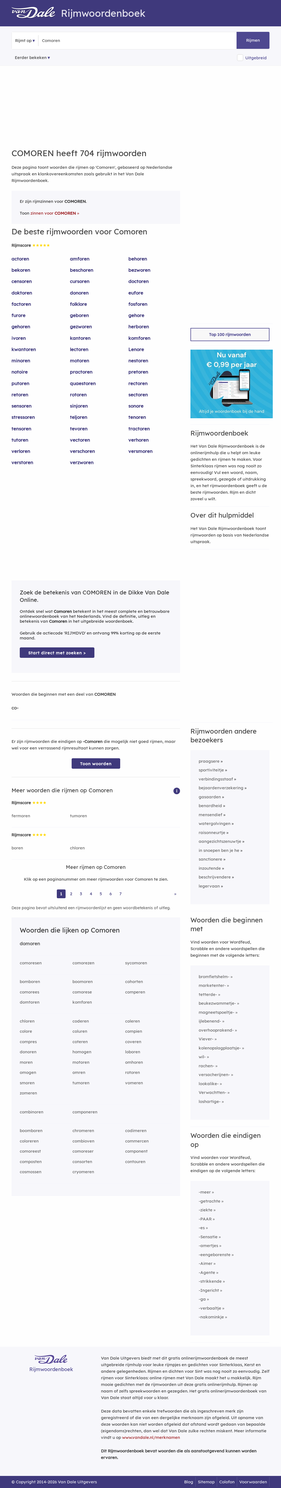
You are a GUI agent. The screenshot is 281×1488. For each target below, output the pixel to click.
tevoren (79, 428)
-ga (202, 1299)
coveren (133, 1041)
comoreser (83, 1151)
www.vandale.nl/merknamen (151, 1437)
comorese (82, 992)
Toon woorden (96, 763)
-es (202, 1227)
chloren (77, 847)
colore (26, 1031)
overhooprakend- (216, 1030)
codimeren (136, 1130)
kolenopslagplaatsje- (220, 1048)
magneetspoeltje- (216, 1012)
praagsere (209, 761)
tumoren (78, 815)
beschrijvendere (215, 877)
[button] (176, 790)
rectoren (138, 383)
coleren (132, 1021)
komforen (139, 338)
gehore (136, 315)
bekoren (21, 270)
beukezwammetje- (217, 1003)
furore (19, 315)
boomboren (31, 1130)
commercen (137, 1141)
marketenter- (212, 985)
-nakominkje (211, 1316)
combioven (83, 1141)
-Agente (207, 1272)
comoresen (31, 962)
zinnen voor (53, 213)
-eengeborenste (215, 1254)
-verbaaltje (210, 1308)
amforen (79, 259)
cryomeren (83, 1171)
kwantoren (24, 349)
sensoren (22, 406)
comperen (135, 992)
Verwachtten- (212, 1092)
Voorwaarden (253, 1481)
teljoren (78, 417)
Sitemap (206, 1481)
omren (78, 1072)
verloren (21, 451)
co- (15, 708)
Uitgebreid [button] (256, 57)
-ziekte (205, 1209)
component (136, 1151)
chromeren (83, 1130)
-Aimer (205, 1263)
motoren (79, 360)
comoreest (30, 1151)
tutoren (20, 440)
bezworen (139, 270)
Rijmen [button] (253, 40)
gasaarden (210, 796)
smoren (27, 1082)
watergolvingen (215, 823)
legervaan (209, 886)
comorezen (83, 962)
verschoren (82, 451)
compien (133, 1031)
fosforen (137, 304)
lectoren (79, 349)
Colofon (227, 1481)
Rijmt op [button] (23, 40)
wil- (202, 1056)
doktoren (22, 293)
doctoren (138, 281)
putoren (20, 383)
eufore (135, 293)
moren (26, 1062)
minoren (21, 360)
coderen (80, 1021)
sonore (136, 406)
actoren (20, 259)
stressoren (23, 417)
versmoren (140, 451)
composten (31, 1161)
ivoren (19, 338)
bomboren (30, 981)
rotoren (78, 394)
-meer (205, 1192)
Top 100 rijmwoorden (230, 334)
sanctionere (210, 859)
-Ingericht (209, 1290)
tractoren (139, 428)
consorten (82, 1161)
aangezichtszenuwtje (220, 841)
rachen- (206, 1065)
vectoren (80, 440)
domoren (30, 943)
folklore (78, 304)
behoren (137, 259)
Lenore (136, 349)
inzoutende (210, 868)
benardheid (210, 805)
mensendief (210, 814)
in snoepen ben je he (219, 850)
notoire (20, 372)
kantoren (80, 338)
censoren (22, 281)
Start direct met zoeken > (57, 652)
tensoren (21, 428)
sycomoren (136, 962)
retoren (20, 394)
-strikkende (210, 1281)
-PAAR (205, 1219)
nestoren (138, 360)
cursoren (79, 281)
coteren (80, 1041)
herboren (138, 326)
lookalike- (209, 1083)
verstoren (22, 462)
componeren (84, 1111)
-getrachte (209, 1201)
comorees (29, 992)
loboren (132, 1051)
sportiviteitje (211, 770)
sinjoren (79, 406)
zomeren (28, 1093)
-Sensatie (208, 1236)
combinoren (31, 1111)
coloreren (29, 1141)
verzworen (82, 462)
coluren (79, 1031)
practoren (81, 372)
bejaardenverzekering (221, 787)
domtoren (30, 1002)
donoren (79, 293)
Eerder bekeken (31, 57)
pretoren (138, 372)
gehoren (21, 326)
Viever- (206, 1038)
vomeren (134, 1082)
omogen (28, 1072)
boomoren (82, 981)
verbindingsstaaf (216, 779)
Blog (188, 1481)
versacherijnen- (214, 1074)
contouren (135, 1161)
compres (28, 1041)
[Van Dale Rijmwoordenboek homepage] (36, 13)
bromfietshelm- (214, 976)
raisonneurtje (212, 832)
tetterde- (208, 994)
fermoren (21, 815)
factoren (21, 304)
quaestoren (83, 383)
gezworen (81, 326)
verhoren (138, 440)
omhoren (134, 1062)
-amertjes (208, 1245)
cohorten (134, 981)
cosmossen (30, 1171)
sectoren (138, 394)
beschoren (81, 270)
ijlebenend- (210, 1021)
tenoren (137, 417)
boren (17, 847)
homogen (81, 1051)
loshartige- (210, 1101)
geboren (79, 315)
